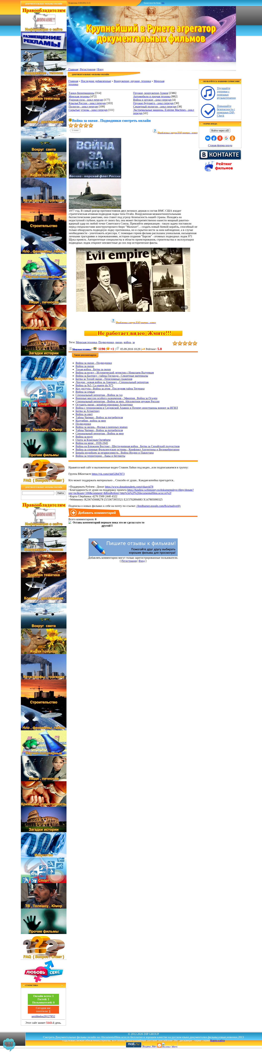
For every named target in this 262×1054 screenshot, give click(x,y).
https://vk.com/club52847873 (108, 473)
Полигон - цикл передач (83, 106)
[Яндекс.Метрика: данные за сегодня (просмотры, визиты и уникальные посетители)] (169, 1045)
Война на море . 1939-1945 (92, 443)
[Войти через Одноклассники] (232, 138)
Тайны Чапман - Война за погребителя (99, 417)
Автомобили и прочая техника (152, 96)
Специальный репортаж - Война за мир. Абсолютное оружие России (118, 401)
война (127, 342)
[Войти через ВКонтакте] (207, 138)
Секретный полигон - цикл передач (154, 106)
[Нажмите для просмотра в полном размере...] (95, 208)
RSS (162, 3)
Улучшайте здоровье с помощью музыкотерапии (226, 93)
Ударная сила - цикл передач (86, 99)
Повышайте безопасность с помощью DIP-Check (226, 111)
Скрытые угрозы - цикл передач (88, 109)
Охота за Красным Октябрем (93, 439)
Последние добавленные (96, 81)
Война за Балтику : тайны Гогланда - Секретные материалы (112, 375)
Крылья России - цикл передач (87, 103)
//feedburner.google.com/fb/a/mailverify (158, 505)
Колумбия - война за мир (91, 420)
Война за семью (85, 391)
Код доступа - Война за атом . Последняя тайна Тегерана (110, 388)
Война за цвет (84, 414)
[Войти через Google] (226, 138)
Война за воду (84, 436)
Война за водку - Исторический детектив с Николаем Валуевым (115, 372)
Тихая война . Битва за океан (93, 369)
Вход (100, 69)
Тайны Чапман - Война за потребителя (99, 430)
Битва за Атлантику (88, 411)
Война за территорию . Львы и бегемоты (100, 455)
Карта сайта (217, 1040)
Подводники (106, 342)
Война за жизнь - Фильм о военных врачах (102, 427)
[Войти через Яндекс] (220, 138)
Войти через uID (220, 130)
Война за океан (85, 366)
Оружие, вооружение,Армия (150, 93)
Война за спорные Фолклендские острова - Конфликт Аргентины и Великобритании (127, 449)
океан (118, 342)
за (133, 342)
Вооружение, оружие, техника (132, 81)
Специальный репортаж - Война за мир (100, 433)
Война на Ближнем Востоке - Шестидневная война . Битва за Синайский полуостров (128, 446)
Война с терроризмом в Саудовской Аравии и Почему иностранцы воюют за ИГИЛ (127, 407)
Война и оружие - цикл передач (152, 99)
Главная (73, 69)
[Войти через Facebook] (214, 138)
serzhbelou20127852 (43, 1016)
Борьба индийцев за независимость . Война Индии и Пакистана (115, 452)
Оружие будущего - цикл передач (153, 103)
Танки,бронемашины (81, 93)
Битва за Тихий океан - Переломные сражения (104, 378)
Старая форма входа (220, 145)
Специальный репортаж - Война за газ (99, 394)
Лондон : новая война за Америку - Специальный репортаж (112, 382)
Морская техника (79, 96)
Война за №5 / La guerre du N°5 (94, 385)
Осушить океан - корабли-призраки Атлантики (104, 404)
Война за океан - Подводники (94, 362)
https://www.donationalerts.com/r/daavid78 (129, 486)
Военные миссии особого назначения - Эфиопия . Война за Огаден (116, 398)
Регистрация (87, 69)
